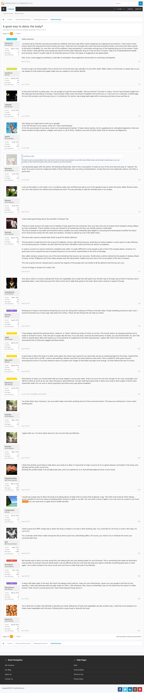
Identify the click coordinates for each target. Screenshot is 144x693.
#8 (139, 303)
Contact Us (9, 679)
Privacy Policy (78, 679)
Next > (19, 33)
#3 (139, 116)
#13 (139, 426)
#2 (139, 84)
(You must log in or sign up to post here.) (128, 636)
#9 (139, 326)
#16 (139, 521)
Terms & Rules (79, 670)
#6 (139, 212)
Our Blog (8, 670)
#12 (139, 394)
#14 (139, 458)
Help (75, 665)
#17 (139, 553)
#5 (139, 180)
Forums (11, 9)
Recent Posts (19, 13)
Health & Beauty (16, 30)
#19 (139, 599)
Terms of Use (78, 674)
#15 (139, 489)
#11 (139, 371)
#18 (139, 576)
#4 (139, 148)
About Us (8, 674)
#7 (139, 271)
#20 (139, 630)
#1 (139, 61)
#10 (139, 348)
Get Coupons (9, 665)
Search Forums (8, 13)
